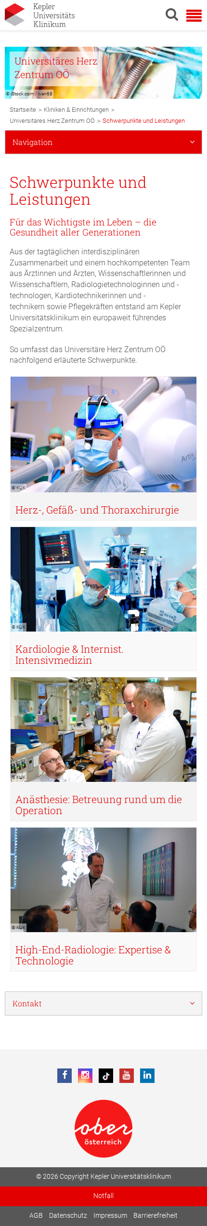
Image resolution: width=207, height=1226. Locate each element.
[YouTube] (126, 1075)
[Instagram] (85, 1075)
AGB (36, 1216)
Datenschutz (68, 1216)
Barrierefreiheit (155, 1216)
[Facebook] (64, 1075)
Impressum (110, 1216)
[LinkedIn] (147, 1075)
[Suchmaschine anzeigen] (172, 14)
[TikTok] (106, 1075)
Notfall (103, 1196)
